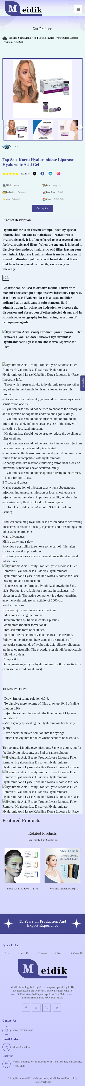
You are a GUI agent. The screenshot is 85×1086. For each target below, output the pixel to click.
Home (7, 953)
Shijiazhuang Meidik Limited (50, 1078)
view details (21, 894)
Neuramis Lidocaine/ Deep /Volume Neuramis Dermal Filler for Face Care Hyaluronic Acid (62, 888)
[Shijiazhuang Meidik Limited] (23, 9)
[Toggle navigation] (78, 9)
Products (13, 37)
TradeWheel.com (42, 1081)
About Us (24, 953)
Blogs (59, 953)
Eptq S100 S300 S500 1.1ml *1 (22, 888)
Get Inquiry (42, 208)
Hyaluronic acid (28, 37)
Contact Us (78, 953)
